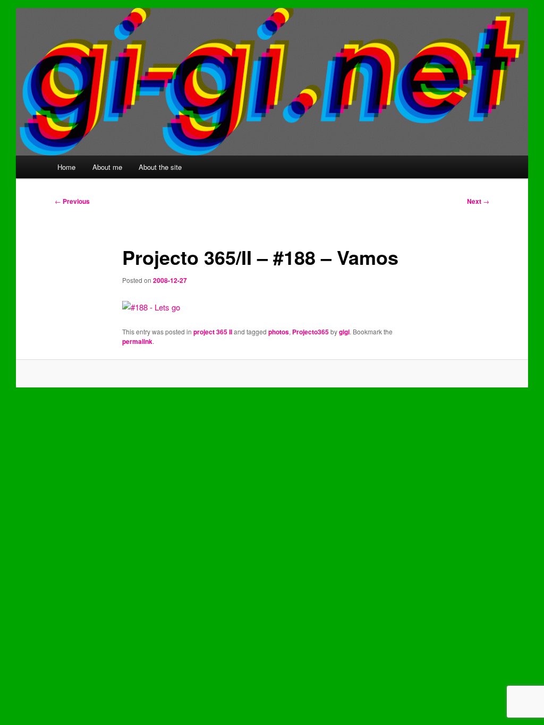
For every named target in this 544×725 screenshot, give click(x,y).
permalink (137, 341)
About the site (160, 167)
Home (66, 167)
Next (478, 201)
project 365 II (212, 331)
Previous (72, 201)
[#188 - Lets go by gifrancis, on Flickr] (151, 307)
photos (278, 331)
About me (107, 167)
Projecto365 (310, 331)
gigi (344, 331)
